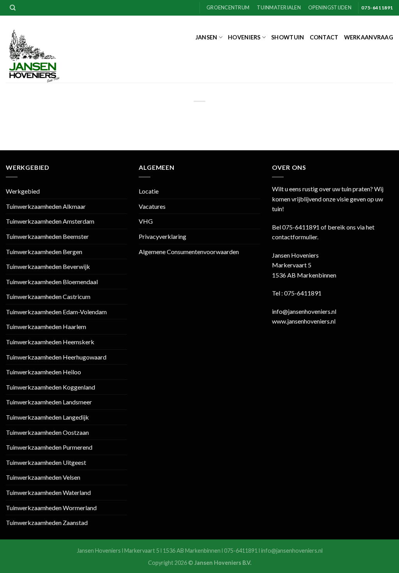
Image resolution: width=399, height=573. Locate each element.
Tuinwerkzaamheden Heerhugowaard (56, 357)
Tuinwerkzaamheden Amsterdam (50, 221)
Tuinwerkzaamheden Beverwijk (48, 266)
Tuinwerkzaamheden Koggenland (50, 387)
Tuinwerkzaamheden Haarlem (46, 326)
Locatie (149, 191)
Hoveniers (244, 37)
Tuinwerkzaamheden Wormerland (51, 507)
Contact (324, 37)
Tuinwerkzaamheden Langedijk (47, 417)
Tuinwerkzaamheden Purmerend (49, 447)
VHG (146, 221)
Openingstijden (329, 7)
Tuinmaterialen (279, 7)
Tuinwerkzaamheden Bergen (44, 251)
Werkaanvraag (368, 37)
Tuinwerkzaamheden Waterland (48, 492)
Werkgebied (23, 191)
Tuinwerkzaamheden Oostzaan (47, 432)
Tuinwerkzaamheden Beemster (47, 236)
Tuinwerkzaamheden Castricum (48, 296)
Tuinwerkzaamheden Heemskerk (50, 341)
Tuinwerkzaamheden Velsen (43, 477)
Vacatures (152, 206)
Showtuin (287, 37)
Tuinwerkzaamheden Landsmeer (49, 402)
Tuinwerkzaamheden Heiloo (43, 371)
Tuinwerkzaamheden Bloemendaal (52, 281)
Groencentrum (228, 7)
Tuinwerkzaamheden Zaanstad (47, 522)
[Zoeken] (12, 7)
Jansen (206, 37)
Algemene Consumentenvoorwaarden (189, 251)
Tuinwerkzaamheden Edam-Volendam (56, 311)
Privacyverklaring (162, 236)
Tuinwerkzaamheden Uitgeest (46, 462)
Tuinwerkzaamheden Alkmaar (46, 206)
